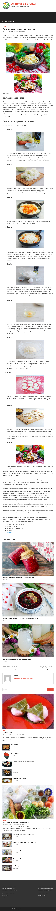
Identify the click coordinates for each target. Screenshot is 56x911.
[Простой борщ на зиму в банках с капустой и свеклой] (28, 576)
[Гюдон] (7, 775)
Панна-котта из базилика (20, 778)
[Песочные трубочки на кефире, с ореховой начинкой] (7, 855)
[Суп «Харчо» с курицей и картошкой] (28, 819)
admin (11, 31)
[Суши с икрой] (6, 758)
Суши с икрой (15, 753)
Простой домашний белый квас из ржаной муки (16, 659)
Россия (4, 820)
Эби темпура (14, 744)
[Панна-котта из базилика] (7, 782)
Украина (4, 26)
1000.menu (9, 532)
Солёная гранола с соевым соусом (23, 866)
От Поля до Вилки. (23, 3)
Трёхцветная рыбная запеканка (22, 858)
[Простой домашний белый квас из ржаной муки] (28, 657)
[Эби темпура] (6, 750)
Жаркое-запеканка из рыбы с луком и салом (25, 842)
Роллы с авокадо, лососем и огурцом (23, 761)
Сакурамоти (7, 732)
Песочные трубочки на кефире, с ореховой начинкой (28, 850)
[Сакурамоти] (28, 729)
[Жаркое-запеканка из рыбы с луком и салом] (7, 847)
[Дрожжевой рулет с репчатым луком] (7, 839)
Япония (4, 730)
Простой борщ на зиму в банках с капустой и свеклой (18, 577)
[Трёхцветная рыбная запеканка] (7, 862)
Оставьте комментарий (19, 31)
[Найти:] (28, 689)
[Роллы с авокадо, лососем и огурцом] (7, 766)
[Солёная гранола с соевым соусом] (7, 870)
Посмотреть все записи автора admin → (24, 678)
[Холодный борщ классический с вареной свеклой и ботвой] (28, 616)
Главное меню (9, 21)
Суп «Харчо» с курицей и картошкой (15, 822)
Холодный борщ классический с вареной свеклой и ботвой (20, 618)
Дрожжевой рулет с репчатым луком (23, 834)
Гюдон (14, 769)
